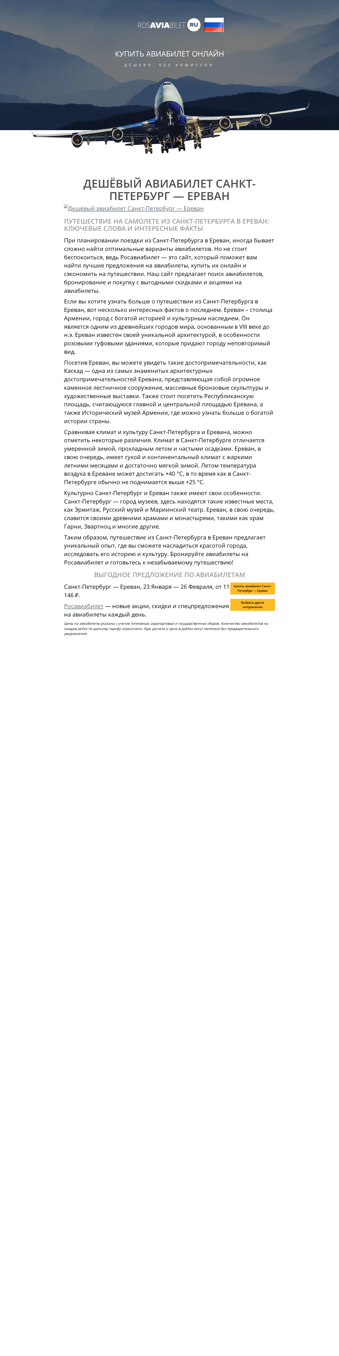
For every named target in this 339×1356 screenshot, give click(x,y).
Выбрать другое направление (252, 604)
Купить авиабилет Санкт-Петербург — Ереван (253, 588)
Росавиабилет (83, 606)
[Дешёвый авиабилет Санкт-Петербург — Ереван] (169, 208)
